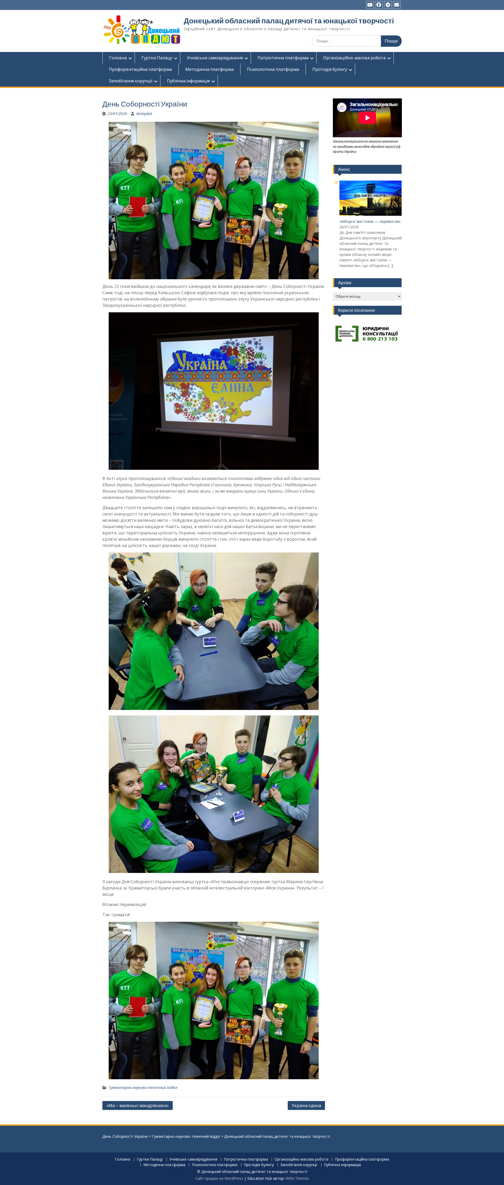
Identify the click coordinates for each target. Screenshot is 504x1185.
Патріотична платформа (283, 58)
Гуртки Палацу (156, 58)
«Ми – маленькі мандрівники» (137, 1105)
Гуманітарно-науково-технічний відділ (143, 1087)
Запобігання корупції (130, 81)
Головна (118, 58)
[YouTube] (370, 5)
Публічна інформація (188, 81)
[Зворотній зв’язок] (397, 5)
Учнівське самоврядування (215, 58)
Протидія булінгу (329, 69)
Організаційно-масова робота (354, 58)
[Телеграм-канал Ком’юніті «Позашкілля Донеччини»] (388, 5)
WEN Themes (297, 1178)
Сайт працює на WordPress (219, 1178)
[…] (390, 265)
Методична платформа (209, 69)
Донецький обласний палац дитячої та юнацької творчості (289, 20)
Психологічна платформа (273, 69)
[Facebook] (379, 5)
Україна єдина (306, 1105)
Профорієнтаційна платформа (140, 69)
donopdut (144, 113)
